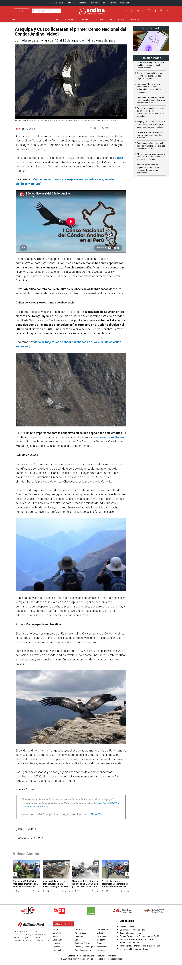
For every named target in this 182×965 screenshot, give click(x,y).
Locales (56, 943)
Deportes (79, 936)
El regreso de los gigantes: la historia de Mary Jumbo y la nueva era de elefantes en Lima (85, 885)
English (21, 11)
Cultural (78, 929)
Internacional (58, 950)
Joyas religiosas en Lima (130, 933)
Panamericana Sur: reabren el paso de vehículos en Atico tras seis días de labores (151, 146)
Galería (85, 19)
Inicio (55, 929)
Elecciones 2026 (127, 926)
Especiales (82, 3)
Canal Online (97, 19)
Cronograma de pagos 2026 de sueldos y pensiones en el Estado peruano (150, 65)
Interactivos (102, 940)
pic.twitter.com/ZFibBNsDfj (35, 806)
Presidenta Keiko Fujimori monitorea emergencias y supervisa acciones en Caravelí (25, 885)
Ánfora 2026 (80, 933)
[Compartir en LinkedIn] (39, 891)
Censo (119, 157)
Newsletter (134, 19)
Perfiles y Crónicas (83, 943)
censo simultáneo (112, 437)
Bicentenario (57, 3)
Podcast (121, 19)
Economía (57, 940)
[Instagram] (149, 10)
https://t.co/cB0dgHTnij (108, 803)
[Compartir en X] (36, 891)
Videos (110, 19)
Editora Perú (73, 956)
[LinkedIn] (137, 10)
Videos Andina (26, 853)
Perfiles (70, 3)
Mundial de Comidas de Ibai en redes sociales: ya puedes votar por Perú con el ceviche (151, 100)
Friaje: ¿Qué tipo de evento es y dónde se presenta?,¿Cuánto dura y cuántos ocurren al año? (151, 124)
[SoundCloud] (155, 10)
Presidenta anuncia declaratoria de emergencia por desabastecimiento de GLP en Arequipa (115, 885)
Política (56, 936)
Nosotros (101, 950)
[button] (14, 874)
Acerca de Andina (87, 956)
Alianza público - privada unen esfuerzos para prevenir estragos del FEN (55, 884)
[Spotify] (161, 10)
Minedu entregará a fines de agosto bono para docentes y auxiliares (150, 135)
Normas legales (98, 3)
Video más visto (151, 28)
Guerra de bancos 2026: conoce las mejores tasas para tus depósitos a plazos (151, 76)
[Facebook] (126, 10)
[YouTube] (143, 10)
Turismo (112, 3)
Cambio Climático (83, 950)
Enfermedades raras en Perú (132, 930)
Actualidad (70, 19)
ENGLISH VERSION (63, 924)
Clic (76, 940)
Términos (101, 956)
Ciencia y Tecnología (84, 947)
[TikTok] (166, 10)
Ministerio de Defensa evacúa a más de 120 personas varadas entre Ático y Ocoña (151, 157)
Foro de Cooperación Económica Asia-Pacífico (140, 936)
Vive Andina (125, 3)
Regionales (58, 947)
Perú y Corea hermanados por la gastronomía (140, 946)
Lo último (56, 19)
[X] (132, 10)
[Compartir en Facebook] (33, 891)
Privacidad (111, 956)
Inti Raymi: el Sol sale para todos (134, 949)
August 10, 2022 (90, 814)
